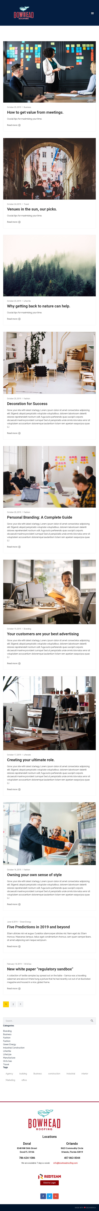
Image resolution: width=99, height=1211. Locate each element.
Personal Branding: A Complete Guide (39, 517)
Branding (27, 629)
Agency (9, 1073)
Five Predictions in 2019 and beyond (38, 927)
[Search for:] (49, 1021)
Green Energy (25, 922)
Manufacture (9, 1058)
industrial (71, 1073)
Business (27, 107)
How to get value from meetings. (35, 112)
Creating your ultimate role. (31, 760)
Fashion (27, 399)
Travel (26, 204)
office (24, 1080)
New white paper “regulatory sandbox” (40, 969)
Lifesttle (27, 301)
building (23, 1073)
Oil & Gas (27, 964)
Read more (12, 125)
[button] (92, 13)
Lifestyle (27, 755)
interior (85, 1073)
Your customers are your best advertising (43, 634)
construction (54, 1073)
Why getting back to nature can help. (38, 306)
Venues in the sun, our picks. (32, 209)
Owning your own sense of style (34, 875)
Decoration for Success (27, 403)
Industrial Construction (13, 1048)
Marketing (10, 1080)
